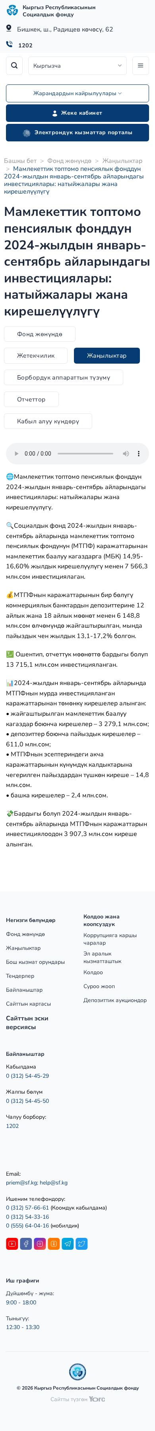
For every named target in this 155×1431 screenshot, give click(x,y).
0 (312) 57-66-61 (27, 1208)
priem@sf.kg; (22, 1182)
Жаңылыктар (122, 161)
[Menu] (141, 65)
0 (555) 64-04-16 (28, 1225)
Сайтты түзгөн (69, 1399)
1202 (25, 45)
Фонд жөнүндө (69, 161)
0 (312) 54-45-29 (27, 1076)
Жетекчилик (36, 355)
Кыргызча (47, 66)
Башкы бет (20, 161)
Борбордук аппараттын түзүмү (63, 377)
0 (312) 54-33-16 (27, 1217)
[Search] (14, 65)
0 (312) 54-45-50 (27, 1101)
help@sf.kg (54, 1182)
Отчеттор (31, 399)
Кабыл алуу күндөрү (48, 421)
